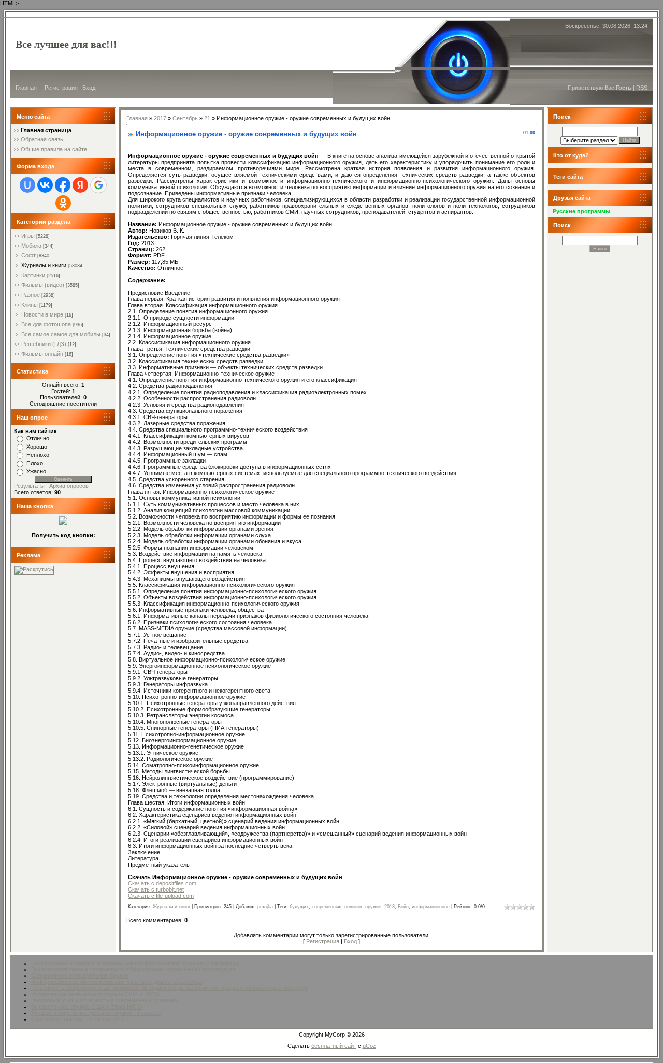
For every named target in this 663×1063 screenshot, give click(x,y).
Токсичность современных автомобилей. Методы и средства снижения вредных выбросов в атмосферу (169, 988)
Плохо (34, 463)
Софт (28, 255)
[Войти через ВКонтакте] (45, 185)
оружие (373, 906)
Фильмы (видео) (42, 285)
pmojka (265, 906)
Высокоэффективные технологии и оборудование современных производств (133, 969)
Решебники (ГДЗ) (43, 344)
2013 (389, 906)
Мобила (31, 245)
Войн (403, 906)
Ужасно (36, 471)
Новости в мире (42, 314)
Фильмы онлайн (42, 354)
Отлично (37, 438)
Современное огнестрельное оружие (79, 975)
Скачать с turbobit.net (156, 889)
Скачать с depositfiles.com (162, 883)
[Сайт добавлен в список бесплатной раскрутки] (34, 569)
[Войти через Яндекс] (80, 185)
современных (326, 906)
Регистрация (61, 87)
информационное (431, 906)
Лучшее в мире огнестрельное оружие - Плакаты (96, 1013)
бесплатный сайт (333, 1046)
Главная (26, 87)
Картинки (33, 275)
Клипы (29, 304)
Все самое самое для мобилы (60, 334)
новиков (353, 906)
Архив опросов (69, 486)
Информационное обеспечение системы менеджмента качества (116, 982)
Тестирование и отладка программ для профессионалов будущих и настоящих (135, 963)
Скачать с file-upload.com (161, 896)
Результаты (29, 486)
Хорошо (36, 446)
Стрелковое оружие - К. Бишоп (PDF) (80, 1019)
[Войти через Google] (98, 185)
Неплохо (37, 455)
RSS (641, 87)
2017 (160, 118)
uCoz (369, 1046)
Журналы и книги (43, 265)
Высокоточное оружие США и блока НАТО (86, 1006)
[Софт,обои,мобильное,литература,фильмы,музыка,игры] (63, 523)
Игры (28, 236)
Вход (88, 87)
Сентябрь (185, 118)
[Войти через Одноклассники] (63, 203)
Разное (30, 295)
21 (207, 118)
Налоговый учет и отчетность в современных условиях (104, 1000)
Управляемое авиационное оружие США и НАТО (95, 994)
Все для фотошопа (46, 324)
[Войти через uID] (27, 185)
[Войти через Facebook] (62, 185)
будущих (299, 906)
